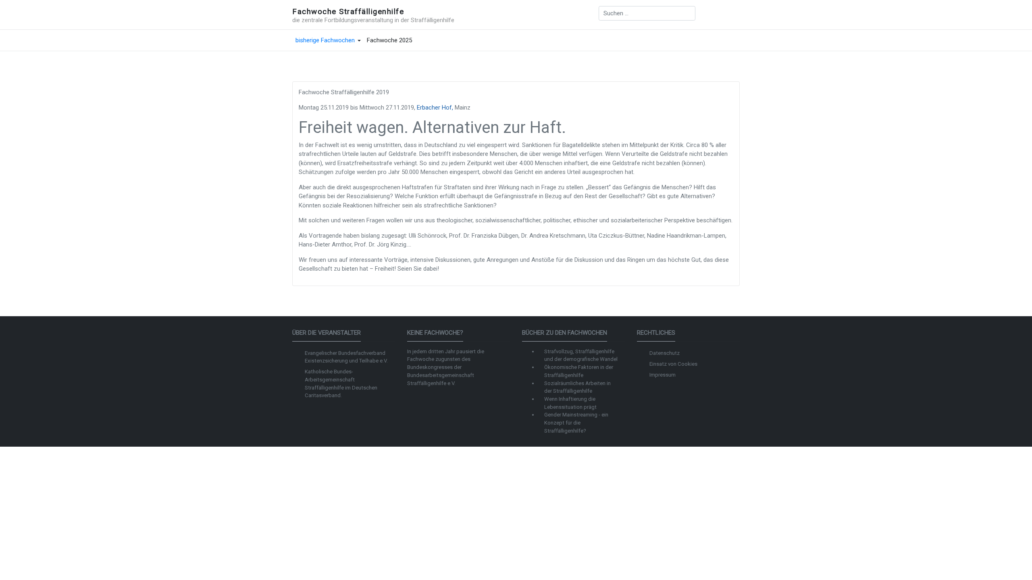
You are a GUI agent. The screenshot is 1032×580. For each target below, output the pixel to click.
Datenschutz (664, 353)
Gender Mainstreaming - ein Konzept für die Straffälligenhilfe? (576, 422)
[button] (328, 40)
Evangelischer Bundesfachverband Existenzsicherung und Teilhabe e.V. (346, 357)
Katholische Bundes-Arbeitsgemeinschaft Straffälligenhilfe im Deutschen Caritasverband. (341, 383)
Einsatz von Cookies (673, 364)
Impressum (662, 375)
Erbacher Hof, (435, 107)
